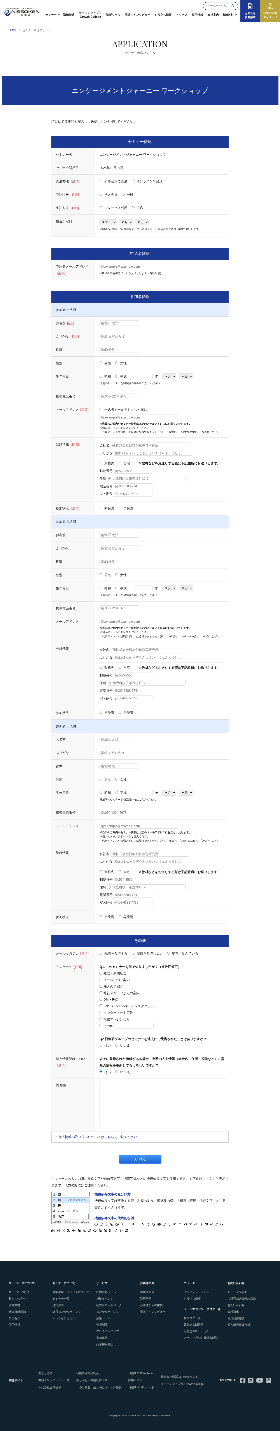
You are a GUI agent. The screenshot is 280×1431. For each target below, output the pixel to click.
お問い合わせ (236, 1305)
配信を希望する (115, 953)
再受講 (127, 508)
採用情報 (197, 14)
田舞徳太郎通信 (194, 1324)
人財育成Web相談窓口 (242, 1298)
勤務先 (108, 463)
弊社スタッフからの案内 (121, 993)
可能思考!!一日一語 (196, 1331)
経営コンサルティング (66, 1311)
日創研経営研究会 (87, 1373)
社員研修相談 (236, 1318)
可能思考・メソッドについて (70, 1292)
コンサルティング (107, 1311)
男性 (107, 363)
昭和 (107, 376)
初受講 (108, 508)
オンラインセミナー (65, 1318)
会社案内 (213, 14)
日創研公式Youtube (140, 1373)
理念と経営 (45, 1373)
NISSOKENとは (19, 1292)
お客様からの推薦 (151, 1305)
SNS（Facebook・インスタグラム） (130, 1006)
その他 (108, 1026)
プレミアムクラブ (107, 1331)
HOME (13, 30)
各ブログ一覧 (192, 1318)
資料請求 (233, 1311)
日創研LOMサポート (141, 1387)
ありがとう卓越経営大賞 (91, 1380)
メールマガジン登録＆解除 (201, 1337)
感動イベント (104, 1298)
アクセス (181, 14)
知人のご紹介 (113, 986)
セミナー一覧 (61, 1298)
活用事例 (145, 1298)
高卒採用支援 (104, 1344)
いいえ (124, 1045)
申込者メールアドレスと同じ (125, 409)
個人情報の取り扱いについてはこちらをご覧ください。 (99, 1137)
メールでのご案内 (116, 980)
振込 (139, 208)
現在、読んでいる (184, 953)
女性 (123, 363)
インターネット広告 (118, 1012)
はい (107, 1045)
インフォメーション (196, 1292)
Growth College (90, 14)
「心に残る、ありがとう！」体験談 (99, 1387)
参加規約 (102, 1337)
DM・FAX (110, 999)
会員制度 (102, 1324)
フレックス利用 (115, 208)
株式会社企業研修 (49, 1387)
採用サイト (135, 1380)
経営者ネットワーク (109, 1305)
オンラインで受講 (149, 181)
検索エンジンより (116, 1019)
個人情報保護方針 (239, 1324)
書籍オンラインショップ (54, 1380)
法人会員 (110, 194)
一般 (129, 194)
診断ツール (113, 14)
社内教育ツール (106, 1292)
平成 (123, 376)
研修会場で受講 (115, 181)
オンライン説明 (237, 1292)
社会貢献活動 (17, 1311)
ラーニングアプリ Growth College (182, 1384)
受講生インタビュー (137, 14)
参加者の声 (147, 1292)
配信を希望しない (149, 953)
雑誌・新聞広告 (114, 973)
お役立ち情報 (163, 14)
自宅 (126, 463)
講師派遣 (69, 14)
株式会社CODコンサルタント (179, 1376)
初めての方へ (17, 1298)
